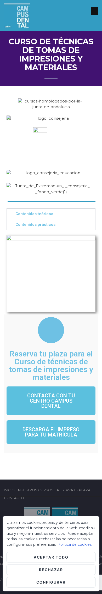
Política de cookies (75, 544)
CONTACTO (14, 498)
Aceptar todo (51, 557)
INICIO (9, 490)
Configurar (51, 582)
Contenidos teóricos (34, 213)
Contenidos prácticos (35, 224)
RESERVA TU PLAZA (73, 490)
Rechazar (51, 569)
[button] (51, 214)
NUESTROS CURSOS (36, 490)
